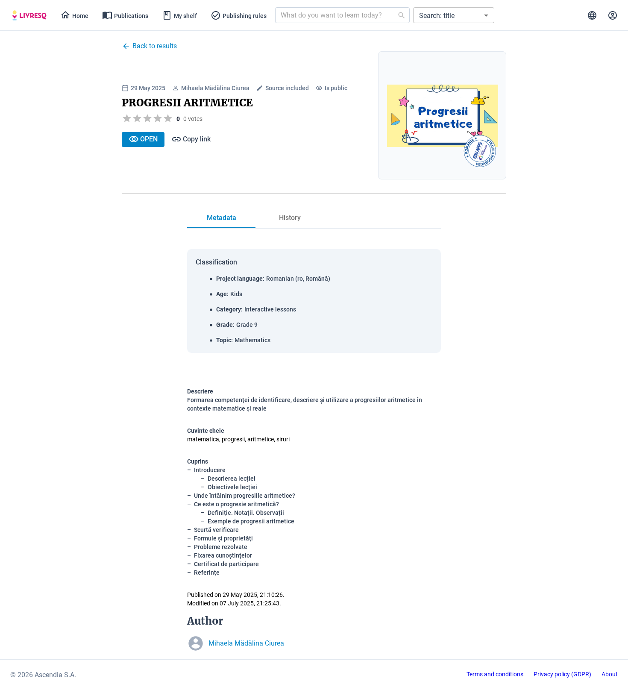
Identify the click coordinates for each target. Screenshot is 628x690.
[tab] (29, 15)
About (610, 674)
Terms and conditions (495, 674)
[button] (453, 15)
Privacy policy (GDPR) (562, 674)
